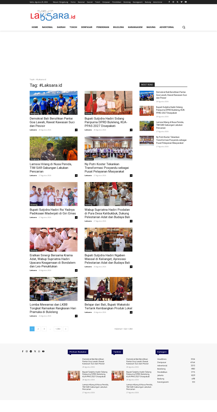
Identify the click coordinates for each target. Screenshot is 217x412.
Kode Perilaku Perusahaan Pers (59, 405)
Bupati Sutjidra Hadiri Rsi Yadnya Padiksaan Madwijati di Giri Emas (53, 211)
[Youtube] (185, 2)
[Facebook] (169, 2)
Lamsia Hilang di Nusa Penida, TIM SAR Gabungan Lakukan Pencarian (51, 167)
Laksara (33, 130)
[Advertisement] (108, 54)
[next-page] (65, 328)
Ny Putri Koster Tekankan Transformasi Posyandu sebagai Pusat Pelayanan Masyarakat (107, 167)
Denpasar (89, 159)
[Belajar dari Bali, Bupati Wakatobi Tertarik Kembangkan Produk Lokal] (108, 289)
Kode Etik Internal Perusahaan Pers (63, 403)
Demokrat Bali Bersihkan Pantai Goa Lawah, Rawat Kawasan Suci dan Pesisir (52, 122)
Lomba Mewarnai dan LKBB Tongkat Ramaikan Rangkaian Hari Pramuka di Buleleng (53, 308)
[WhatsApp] (39, 351)
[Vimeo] (181, 2)
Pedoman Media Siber (38, 403)
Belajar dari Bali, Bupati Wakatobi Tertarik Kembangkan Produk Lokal (108, 306)
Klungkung (35, 113)
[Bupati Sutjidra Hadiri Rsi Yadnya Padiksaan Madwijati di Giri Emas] (54, 194)
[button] (183, 27)
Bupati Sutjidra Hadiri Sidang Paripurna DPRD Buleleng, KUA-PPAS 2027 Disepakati (106, 122)
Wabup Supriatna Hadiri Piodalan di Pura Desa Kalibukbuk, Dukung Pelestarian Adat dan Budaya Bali (107, 213)
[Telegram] (31, 351)
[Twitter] (177, 2)
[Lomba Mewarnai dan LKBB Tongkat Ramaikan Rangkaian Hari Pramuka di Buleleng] (54, 289)
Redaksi (24, 403)
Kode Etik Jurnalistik (87, 403)
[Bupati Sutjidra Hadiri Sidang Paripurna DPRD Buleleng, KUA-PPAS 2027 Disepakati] (108, 103)
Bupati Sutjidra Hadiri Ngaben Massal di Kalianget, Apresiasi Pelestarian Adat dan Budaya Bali (107, 259)
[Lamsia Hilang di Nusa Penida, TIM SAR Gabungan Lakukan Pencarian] (54, 148)
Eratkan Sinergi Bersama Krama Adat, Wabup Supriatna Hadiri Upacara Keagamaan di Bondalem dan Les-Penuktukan (52, 261)
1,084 (58, 329)
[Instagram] (173, 2)
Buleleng (88, 113)
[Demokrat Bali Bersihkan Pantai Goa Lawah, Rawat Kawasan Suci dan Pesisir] (54, 103)
